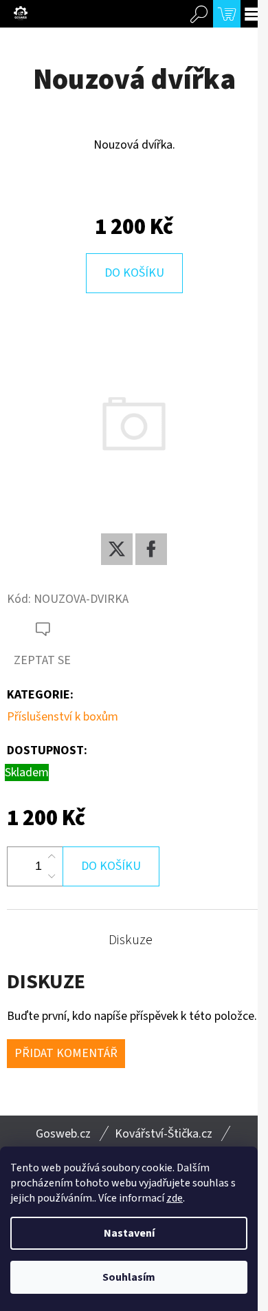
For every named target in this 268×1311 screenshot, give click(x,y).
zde (174, 1198)
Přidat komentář (66, 1053)
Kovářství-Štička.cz (163, 1133)
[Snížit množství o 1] (51, 876)
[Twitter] (117, 549)
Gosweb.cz (63, 1133)
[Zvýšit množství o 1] (51, 856)
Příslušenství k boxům (62, 716)
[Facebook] (151, 549)
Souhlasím (128, 1277)
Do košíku (134, 272)
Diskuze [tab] (131, 940)
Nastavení (129, 1233)
